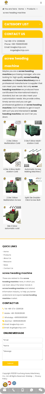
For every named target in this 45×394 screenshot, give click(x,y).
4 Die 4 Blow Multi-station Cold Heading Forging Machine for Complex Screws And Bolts (12, 170)
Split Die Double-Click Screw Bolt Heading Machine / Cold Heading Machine (33, 198)
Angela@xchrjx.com (19, 50)
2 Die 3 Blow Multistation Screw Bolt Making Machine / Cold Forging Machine (12, 198)
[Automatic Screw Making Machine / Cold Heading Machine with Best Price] (33, 157)
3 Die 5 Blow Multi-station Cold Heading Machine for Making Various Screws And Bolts (33, 142)
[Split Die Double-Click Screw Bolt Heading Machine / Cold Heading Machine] (33, 186)
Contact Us (8, 268)
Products (7, 255)
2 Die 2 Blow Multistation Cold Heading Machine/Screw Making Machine (12, 142)
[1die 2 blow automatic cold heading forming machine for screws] (12, 214)
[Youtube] (9, 383)
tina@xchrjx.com (18, 47)
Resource (7, 261)
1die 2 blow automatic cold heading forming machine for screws (12, 227)
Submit (10, 363)
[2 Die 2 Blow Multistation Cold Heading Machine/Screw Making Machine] (12, 129)
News (6, 265)
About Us (7, 258)
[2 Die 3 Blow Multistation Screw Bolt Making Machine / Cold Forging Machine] (12, 186)
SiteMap (29, 376)
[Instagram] (14, 383)
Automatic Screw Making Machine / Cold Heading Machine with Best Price (32, 170)
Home (6, 251)
